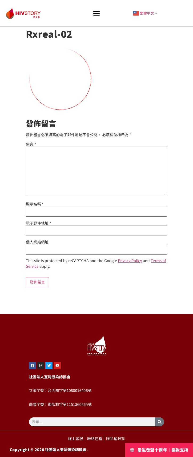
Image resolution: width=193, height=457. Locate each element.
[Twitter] (48, 365)
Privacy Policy (130, 261)
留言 (31, 144)
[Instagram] (40, 365)
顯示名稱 (35, 204)
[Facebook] (32, 365)
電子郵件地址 (38, 223)
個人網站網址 (37, 242)
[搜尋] (159, 421)
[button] (96, 13)
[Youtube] (57, 365)
